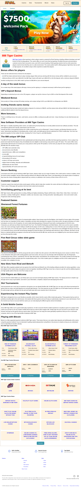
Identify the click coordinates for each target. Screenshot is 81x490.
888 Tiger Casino (17, 59)
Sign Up (67, 3)
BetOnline (50, 390)
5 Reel (44, 462)
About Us (59, 485)
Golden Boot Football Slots (30, 344)
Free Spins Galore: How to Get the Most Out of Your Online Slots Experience (50, 435)
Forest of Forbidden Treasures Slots (71, 344)
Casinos (24, 3)
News (52, 3)
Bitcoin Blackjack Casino (30, 423)
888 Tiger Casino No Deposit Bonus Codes (70, 401)
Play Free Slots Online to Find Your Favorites (30, 413)
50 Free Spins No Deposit (50, 412)
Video (44, 466)
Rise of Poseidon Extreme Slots (10, 344)
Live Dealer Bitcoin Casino (10, 423)
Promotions (26, 466)
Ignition (70, 390)
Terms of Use (65, 485)
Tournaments (38, 3)
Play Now (75, 3)
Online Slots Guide (50, 400)
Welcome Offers (45, 485)
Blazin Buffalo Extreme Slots (50, 344)
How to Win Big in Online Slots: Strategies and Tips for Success (70, 435)
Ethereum (10, 433)
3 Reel (44, 464)
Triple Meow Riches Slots (17, 49)
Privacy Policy (53, 485)
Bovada (30, 390)
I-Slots (44, 460)
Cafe (10, 390)
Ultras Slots (47, 49)
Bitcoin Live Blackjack (50, 423)
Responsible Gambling (74, 485)
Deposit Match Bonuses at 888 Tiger (10, 401)
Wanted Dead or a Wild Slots (33, 49)
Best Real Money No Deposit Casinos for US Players (71, 413)
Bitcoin (46, 3)
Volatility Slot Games (30, 400)
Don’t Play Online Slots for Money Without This (10, 413)
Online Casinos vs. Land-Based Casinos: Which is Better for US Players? (30, 435)
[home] (10, 5)
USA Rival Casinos (71, 422)
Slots (30, 3)
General (25, 460)
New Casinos (26, 464)
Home (4, 8)
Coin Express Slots (58, 49)
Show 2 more (24, 468)
